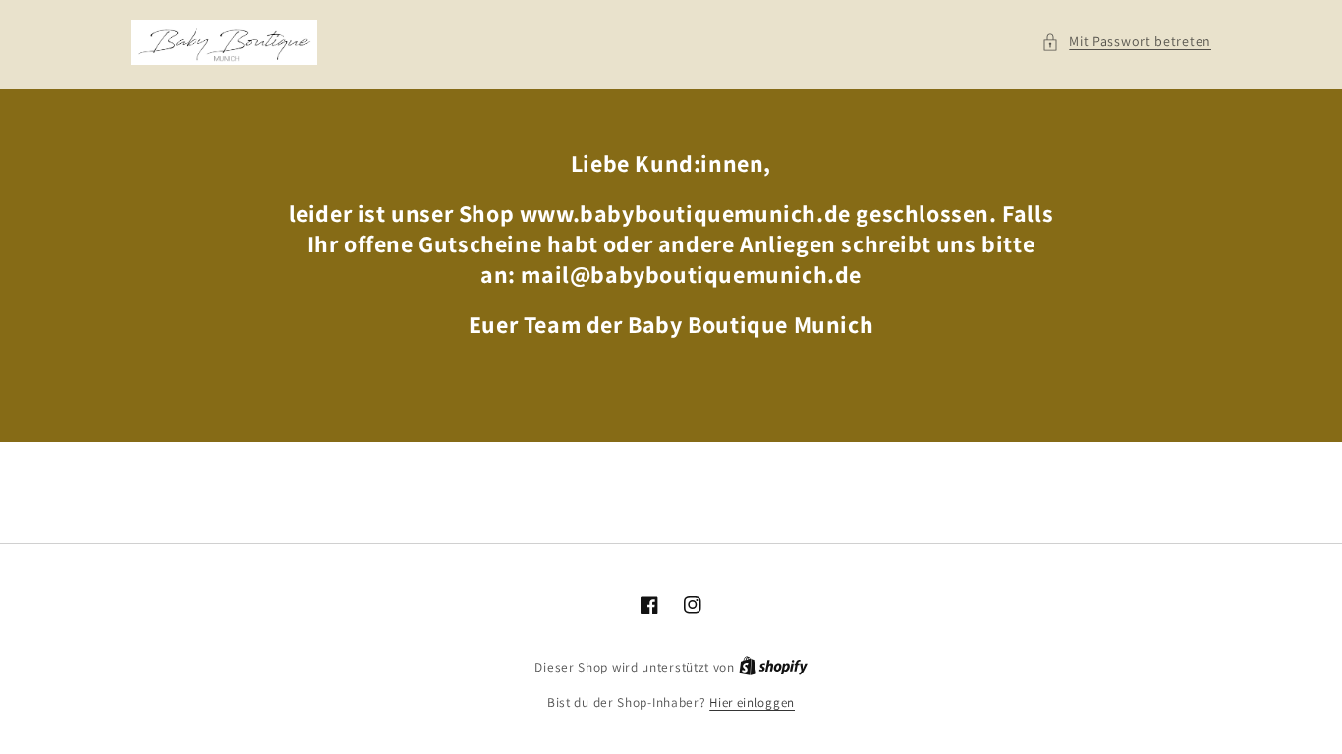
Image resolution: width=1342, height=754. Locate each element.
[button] (1126, 41)
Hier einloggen (752, 702)
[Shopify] (773, 667)
